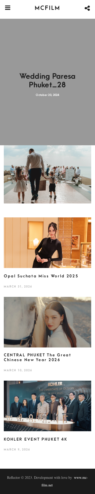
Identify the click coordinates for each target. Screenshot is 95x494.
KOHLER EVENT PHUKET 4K (35, 439)
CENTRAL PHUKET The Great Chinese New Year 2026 (37, 357)
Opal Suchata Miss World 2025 (41, 276)
